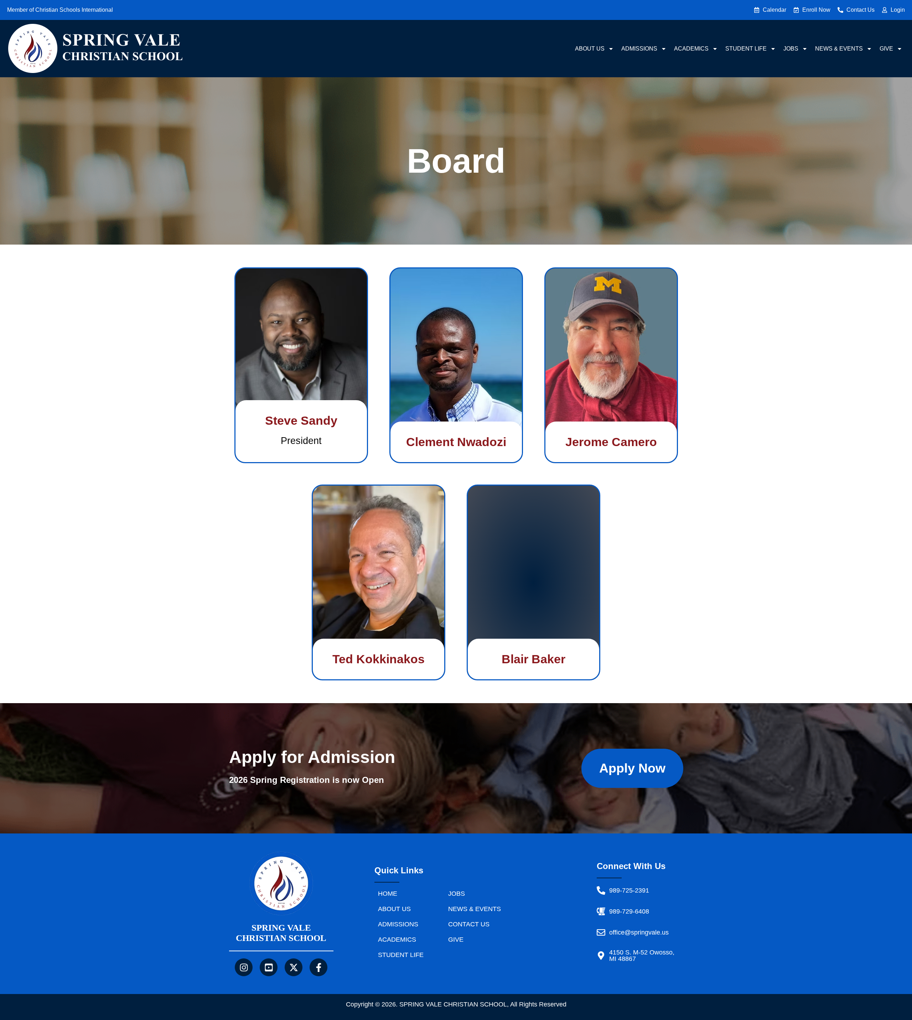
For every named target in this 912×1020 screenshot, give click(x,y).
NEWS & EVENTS (839, 49)
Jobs (790, 49)
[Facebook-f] (318, 967)
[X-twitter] (293, 967)
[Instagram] (244, 967)
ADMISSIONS (639, 49)
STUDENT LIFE (746, 49)
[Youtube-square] (269, 967)
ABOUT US (590, 49)
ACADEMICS (691, 49)
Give (886, 49)
